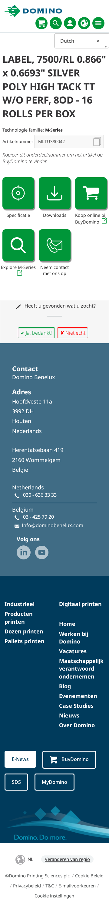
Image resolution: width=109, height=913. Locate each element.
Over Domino (77, 725)
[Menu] (98, 23)
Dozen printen (24, 631)
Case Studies (76, 705)
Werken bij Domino (73, 637)
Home (67, 623)
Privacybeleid (27, 886)
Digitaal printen (80, 604)
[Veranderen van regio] (84, 23)
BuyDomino (75, 759)
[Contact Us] (55, 245)
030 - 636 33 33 (40, 495)
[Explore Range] (18, 245)
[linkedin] (24, 552)
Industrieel (20, 604)
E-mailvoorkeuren (77, 886)
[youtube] (42, 552)
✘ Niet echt (72, 333)
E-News (20, 759)
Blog (65, 686)
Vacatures (73, 651)
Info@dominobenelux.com (52, 525)
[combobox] (81, 40)
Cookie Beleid (89, 875)
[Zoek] (56, 23)
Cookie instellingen (54, 896)
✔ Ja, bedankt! (36, 333)
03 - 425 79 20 (38, 516)
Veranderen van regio (67, 859)
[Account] (70, 23)
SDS (16, 782)
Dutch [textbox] (80, 40)
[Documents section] (55, 193)
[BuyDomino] (41, 23)
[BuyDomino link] (91, 193)
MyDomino (54, 782)
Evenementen (78, 696)
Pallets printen (25, 641)
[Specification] (18, 193)
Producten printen (19, 617)
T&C (49, 886)
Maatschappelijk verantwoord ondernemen (81, 668)
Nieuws (69, 715)
